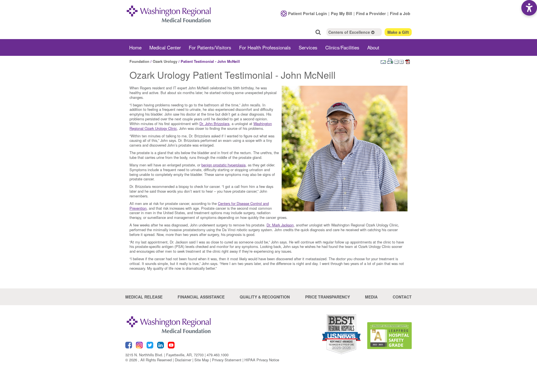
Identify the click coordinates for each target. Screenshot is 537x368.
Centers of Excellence (349, 32)
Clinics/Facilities (342, 47)
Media (371, 297)
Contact (402, 297)
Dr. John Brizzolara (214, 123)
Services (308, 47)
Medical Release (143, 297)
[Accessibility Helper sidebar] (529, 8)
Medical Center (165, 47)
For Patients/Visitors (210, 47)
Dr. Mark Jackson (280, 225)
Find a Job (400, 13)
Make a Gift (398, 32)
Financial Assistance (201, 297)
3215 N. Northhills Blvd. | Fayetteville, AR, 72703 (164, 354)
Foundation (139, 61)
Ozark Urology (165, 61)
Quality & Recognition (265, 297)
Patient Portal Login (307, 13)
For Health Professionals (265, 47)
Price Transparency (327, 297)
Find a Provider (371, 13)
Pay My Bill (341, 13)
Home (135, 47)
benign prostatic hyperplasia (223, 165)
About (373, 47)
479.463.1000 (218, 354)
